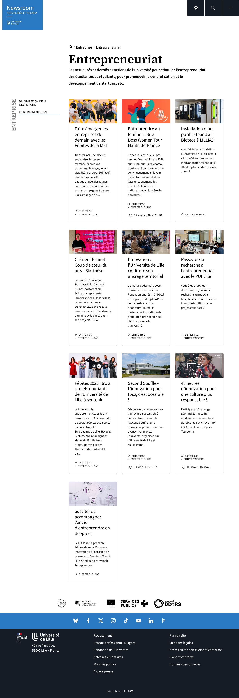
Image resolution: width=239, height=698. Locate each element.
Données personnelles (185, 664)
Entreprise (84, 47)
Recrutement (103, 635)
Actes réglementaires (108, 657)
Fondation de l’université (111, 650)
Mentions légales (181, 643)
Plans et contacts (181, 657)
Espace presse (103, 671)
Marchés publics (105, 664)
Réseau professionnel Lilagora (114, 643)
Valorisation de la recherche (32, 103)
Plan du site (178, 635)
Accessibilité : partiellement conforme (196, 650)
